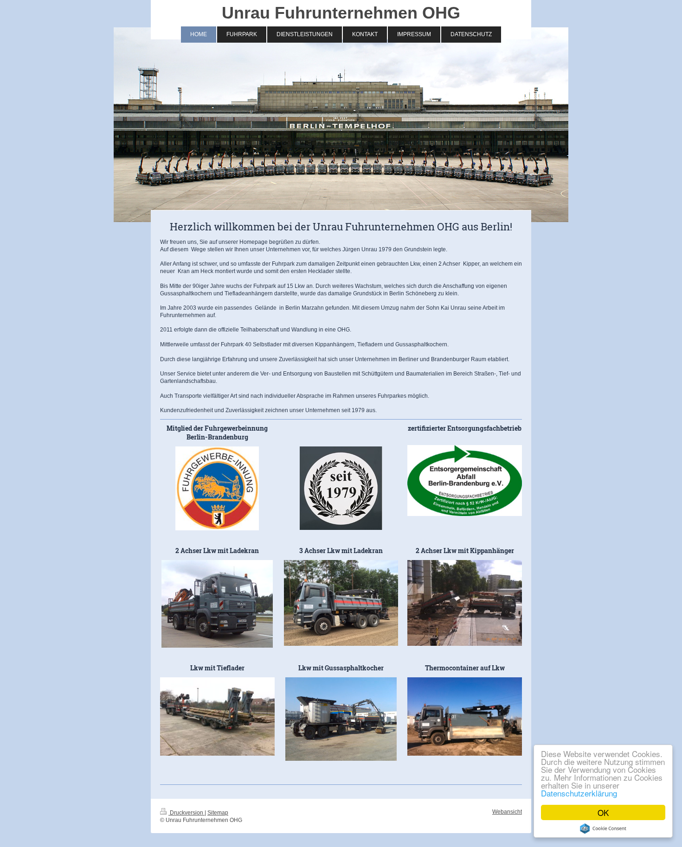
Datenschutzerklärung (579, 793)
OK (603, 812)
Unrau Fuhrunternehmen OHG (341, 12)
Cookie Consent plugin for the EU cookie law (603, 828)
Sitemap (217, 812)
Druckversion (186, 812)
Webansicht (507, 812)
